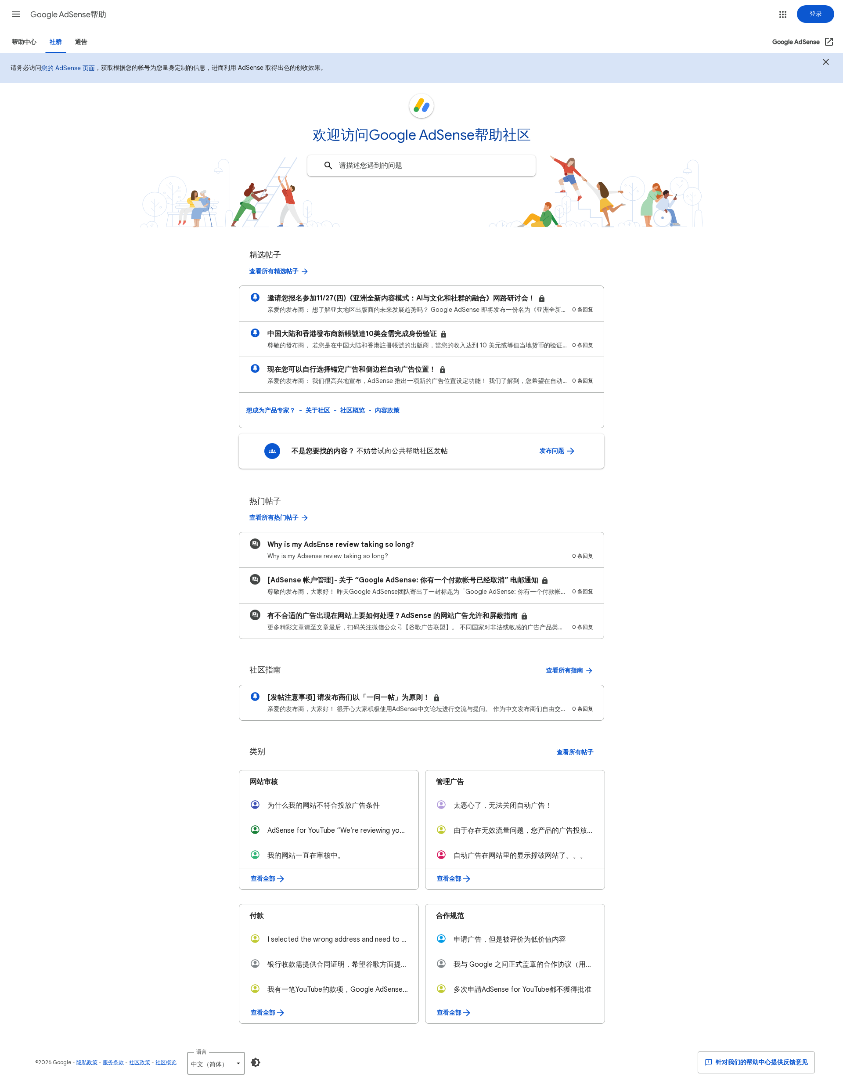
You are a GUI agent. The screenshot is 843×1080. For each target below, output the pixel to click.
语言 (201, 1051)
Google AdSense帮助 (68, 14)
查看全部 (263, 878)
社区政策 (139, 1062)
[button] (15, 14)
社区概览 (352, 410)
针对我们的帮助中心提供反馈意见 (761, 1062)
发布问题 (553, 451)
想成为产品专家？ (270, 410)
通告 (81, 42)
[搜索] (328, 165)
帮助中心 (24, 42)
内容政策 (387, 410)
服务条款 (113, 1062)
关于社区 (318, 410)
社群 (56, 42)
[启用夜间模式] (255, 1062)
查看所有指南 (564, 670)
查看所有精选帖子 (274, 271)
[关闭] (826, 63)
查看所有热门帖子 (274, 517)
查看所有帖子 (575, 752)
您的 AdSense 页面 (68, 68)
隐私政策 (86, 1062)
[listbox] (216, 1063)
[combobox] (421, 165)
